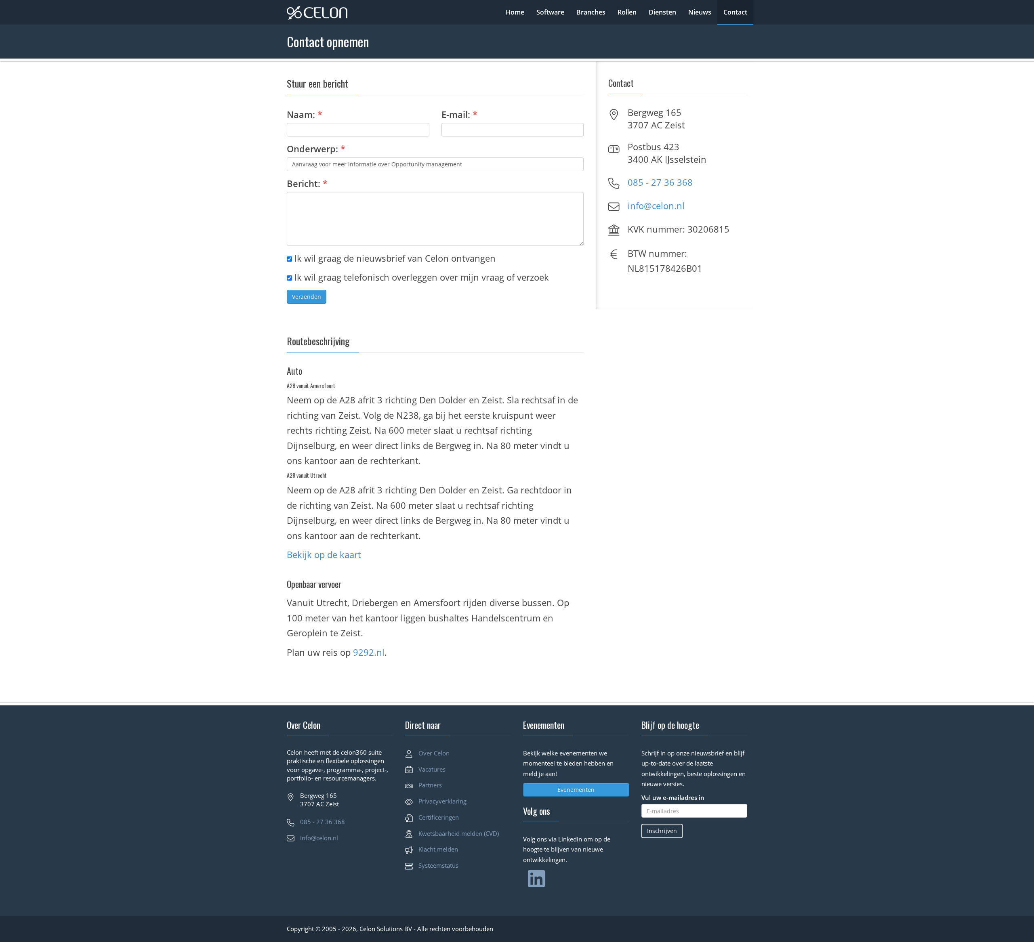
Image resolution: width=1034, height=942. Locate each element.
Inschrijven (662, 831)
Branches (590, 12)
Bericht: (307, 183)
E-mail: (459, 114)
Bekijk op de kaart (324, 554)
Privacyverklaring (442, 801)
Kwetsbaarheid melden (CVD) (458, 833)
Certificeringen (438, 817)
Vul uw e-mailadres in (672, 797)
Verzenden (306, 296)
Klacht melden (438, 849)
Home (515, 12)
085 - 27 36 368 (660, 182)
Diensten (662, 12)
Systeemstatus (438, 865)
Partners (430, 785)
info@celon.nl (656, 205)
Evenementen (576, 789)
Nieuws (699, 12)
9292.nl (369, 652)
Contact (735, 12)
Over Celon (434, 753)
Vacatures (432, 769)
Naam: (304, 114)
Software (550, 12)
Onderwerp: (316, 149)
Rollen (627, 12)
